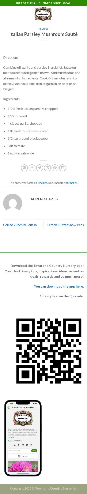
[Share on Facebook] (32, 167)
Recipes (44, 28)
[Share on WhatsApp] (24, 167)
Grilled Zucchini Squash (20, 225)
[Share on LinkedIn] (62, 167)
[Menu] (5, 13)
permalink (71, 182)
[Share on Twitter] (39, 167)
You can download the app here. (59, 286)
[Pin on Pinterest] (55, 167)
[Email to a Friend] (47, 167)
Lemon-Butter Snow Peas (65, 225)
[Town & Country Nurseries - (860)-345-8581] (43, 13)
